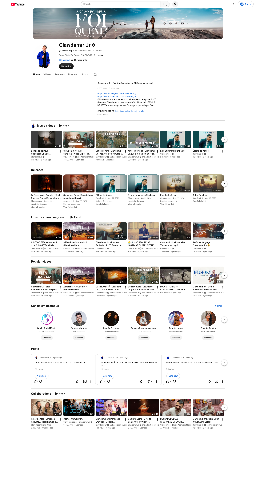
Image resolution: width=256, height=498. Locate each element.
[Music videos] (34, 125)
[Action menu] (91, 382)
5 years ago (57, 357)
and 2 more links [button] (79, 60)
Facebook (66, 60)
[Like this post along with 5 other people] (101, 381)
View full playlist (38, 207)
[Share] (78, 382)
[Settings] (233, 4)
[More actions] (61, 151)
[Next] (224, 139)
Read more (102, 114)
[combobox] (121, 4)
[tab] (36, 74)
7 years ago (123, 357)
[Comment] (85, 382)
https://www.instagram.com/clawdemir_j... (117, 93)
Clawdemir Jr (36, 157)
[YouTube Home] (17, 4)
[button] (102, 114)
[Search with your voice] (175, 4)
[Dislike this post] (40, 381)
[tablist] (128, 74)
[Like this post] (36, 381)
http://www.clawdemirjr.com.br (129, 111)
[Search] (165, 4)
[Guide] (5, 4)
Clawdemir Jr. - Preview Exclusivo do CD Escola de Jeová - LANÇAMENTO (127, 83)
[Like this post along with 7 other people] (167, 381)
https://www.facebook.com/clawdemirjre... (117, 96)
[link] (63, 370)
